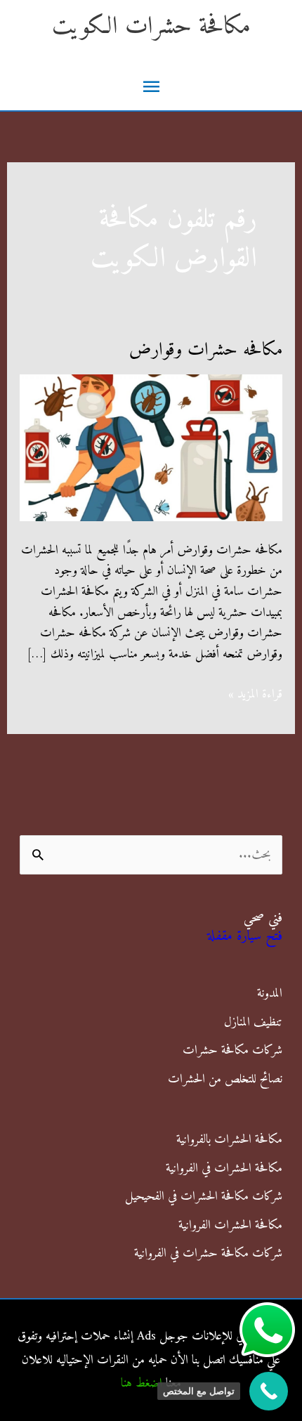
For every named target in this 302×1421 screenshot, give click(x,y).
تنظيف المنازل (253, 1022)
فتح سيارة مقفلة (244, 936)
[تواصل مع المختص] (268, 1391)
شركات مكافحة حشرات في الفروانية (208, 1253)
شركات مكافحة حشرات (232, 1050)
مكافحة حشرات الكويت (151, 27)
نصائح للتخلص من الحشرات (225, 1079)
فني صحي (263, 918)
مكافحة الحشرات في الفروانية (224, 1168)
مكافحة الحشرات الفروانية (230, 1225)
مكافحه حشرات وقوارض (205, 350)
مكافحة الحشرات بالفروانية (229, 1140)
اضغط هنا (141, 1383)
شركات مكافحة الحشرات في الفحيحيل (203, 1196)
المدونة (269, 993)
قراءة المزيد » (255, 694)
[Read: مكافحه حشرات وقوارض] (151, 447)
